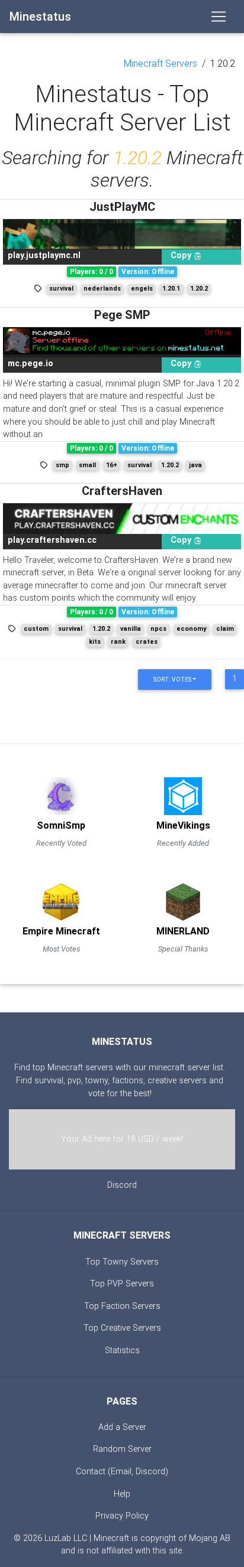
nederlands (102, 288)
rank (118, 642)
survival (61, 288)
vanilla (130, 629)
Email (121, 1472)
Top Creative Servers (122, 1328)
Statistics (122, 1351)
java (195, 465)
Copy (182, 255)
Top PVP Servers (122, 1284)
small (87, 465)
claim (225, 629)
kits (95, 642)
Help (122, 1494)
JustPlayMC (122, 207)
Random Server (122, 1449)
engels (142, 288)
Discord (122, 1185)
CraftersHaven (122, 491)
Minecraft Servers (160, 63)
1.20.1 (171, 288)
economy (191, 629)
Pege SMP (122, 315)
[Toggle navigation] (219, 16)
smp (62, 465)
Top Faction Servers (122, 1306)
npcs (158, 629)
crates (147, 642)
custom (36, 629)
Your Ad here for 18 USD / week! (122, 1139)
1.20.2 (222, 63)
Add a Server (122, 1427)
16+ (111, 465)
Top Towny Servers (122, 1262)
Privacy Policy (122, 1516)
